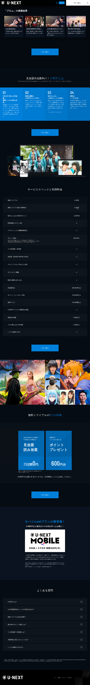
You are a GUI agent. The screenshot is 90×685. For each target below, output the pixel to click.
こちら (28, 242)
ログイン (62, 3)
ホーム (55, 677)
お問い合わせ (70, 677)
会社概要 (59, 677)
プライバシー (64, 677)
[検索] (56, 2)
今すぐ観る (77, 3)
